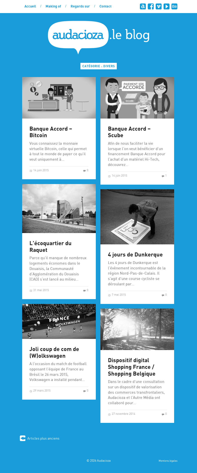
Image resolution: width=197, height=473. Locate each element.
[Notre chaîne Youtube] (166, 6)
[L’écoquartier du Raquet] (59, 208)
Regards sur (80, 6)
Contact (105, 6)
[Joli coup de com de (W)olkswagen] (59, 321)
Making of (53, 6)
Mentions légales (168, 461)
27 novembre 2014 (123, 414)
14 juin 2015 (41, 170)
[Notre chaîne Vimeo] (159, 6)
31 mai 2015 (41, 290)
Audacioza (104, 460)
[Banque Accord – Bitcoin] (59, 97)
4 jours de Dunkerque (135, 255)
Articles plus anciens (43, 438)
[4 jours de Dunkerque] (137, 216)
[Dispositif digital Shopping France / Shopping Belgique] (137, 329)
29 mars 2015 (42, 390)
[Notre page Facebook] (151, 6)
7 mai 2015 (118, 294)
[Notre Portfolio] (174, 6)
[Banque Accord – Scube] (137, 97)
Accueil (30, 6)
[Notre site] (143, 6)
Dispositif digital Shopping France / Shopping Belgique (131, 367)
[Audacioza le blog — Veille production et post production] (98, 37)
